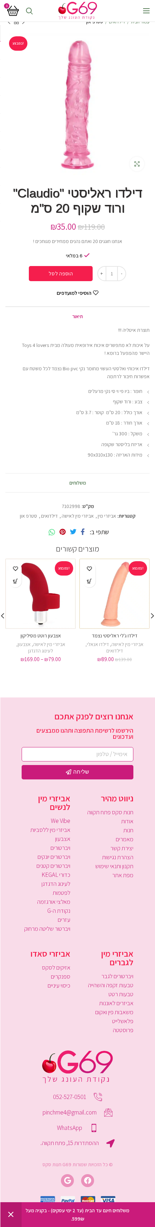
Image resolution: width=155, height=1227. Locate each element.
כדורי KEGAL (55, 875)
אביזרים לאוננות (116, 1003)
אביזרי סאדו (50, 953)
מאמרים (124, 839)
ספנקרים (60, 976)
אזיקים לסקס (56, 967)
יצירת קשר (121, 848)
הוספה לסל (61, 273)
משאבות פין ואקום (114, 1012)
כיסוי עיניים (59, 985)
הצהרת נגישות (117, 857)
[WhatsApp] (51, 532)
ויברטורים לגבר (117, 976)
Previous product (23, 22)
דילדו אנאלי (98, 644)
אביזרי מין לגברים (117, 958)
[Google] (67, 1180)
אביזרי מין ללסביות (50, 830)
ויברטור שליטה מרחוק (47, 929)
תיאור (77, 316)
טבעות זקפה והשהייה (110, 985)
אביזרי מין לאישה (78, 516)
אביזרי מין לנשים (54, 802)
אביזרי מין (107, 516)
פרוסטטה (123, 1030)
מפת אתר (122, 875)
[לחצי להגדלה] (137, 164)
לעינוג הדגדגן (40, 650)
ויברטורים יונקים (53, 857)
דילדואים (117, 22)
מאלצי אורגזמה (53, 902)
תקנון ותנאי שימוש (114, 866)
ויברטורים (60, 848)
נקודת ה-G (58, 911)
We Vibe (60, 821)
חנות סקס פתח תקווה (110, 812)
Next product (9, 22)
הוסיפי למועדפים (74, 293)
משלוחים (77, 483)
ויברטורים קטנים (53, 866)
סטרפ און (94, 22)
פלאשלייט (122, 1021)
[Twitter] (73, 532)
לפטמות (61, 893)
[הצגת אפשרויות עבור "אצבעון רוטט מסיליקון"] (15, 581)
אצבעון (24, 644)
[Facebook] (83, 532)
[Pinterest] (62, 532)
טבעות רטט (120, 994)
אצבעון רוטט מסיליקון (41, 635)
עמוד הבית (140, 22)
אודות (127, 821)
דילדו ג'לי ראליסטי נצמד (114, 635)
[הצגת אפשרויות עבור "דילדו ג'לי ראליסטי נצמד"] (89, 581)
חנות (128, 830)
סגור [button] (11, 1214)
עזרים (64, 920)
